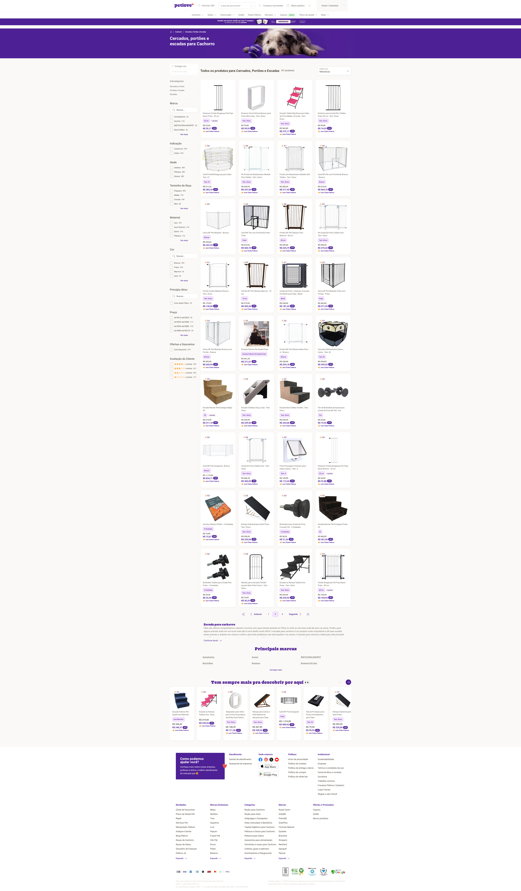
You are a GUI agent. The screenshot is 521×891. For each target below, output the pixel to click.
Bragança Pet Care (309, 663)
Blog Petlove (182, 835)
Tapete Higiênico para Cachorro (259, 827)
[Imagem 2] (214, 228)
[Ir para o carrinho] (309, 5)
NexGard (283, 844)
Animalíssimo (208, 657)
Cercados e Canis (177, 86)
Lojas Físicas (324, 789)
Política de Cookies (297, 763)
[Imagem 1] (255, 109)
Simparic (283, 840)
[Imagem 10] (298, 461)
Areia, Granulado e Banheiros (258, 822)
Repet (178, 818)
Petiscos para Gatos (254, 835)
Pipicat (282, 853)
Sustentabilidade (326, 759)
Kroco (213, 844)
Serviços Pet (182, 822)
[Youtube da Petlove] (277, 760)
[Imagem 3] (219, 170)
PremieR (283, 818)
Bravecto (283, 835)
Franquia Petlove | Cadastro (331, 785)
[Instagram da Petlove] (266, 760)
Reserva (214, 853)
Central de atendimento (240, 759)
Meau (213, 809)
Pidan (213, 848)
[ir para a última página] (308, 614)
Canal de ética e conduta (329, 772)
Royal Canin (284, 809)
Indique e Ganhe (183, 831)
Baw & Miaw (208, 663)
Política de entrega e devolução (302, 768)
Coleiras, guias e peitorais (256, 848)
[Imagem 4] (334, 170)
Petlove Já (181, 853)
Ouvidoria (322, 776)
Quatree (282, 831)
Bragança (256, 663)
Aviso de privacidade (298, 759)
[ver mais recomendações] (348, 682)
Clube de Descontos (185, 809)
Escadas (173, 94)
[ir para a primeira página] (243, 614)
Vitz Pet (213, 840)
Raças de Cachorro (185, 840)
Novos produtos (320, 818)
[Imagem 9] (222, 228)
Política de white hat (298, 776)
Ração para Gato (252, 814)
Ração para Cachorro (254, 809)
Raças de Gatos (183, 844)
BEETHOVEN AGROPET (311, 657)
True (212, 818)
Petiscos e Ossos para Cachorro (259, 831)
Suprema (214, 822)
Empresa (322, 763)
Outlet (316, 814)
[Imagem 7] (220, 228)
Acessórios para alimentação (258, 840)
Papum (213, 831)
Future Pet (215, 835)
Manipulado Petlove (185, 827)
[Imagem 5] (335, 170)
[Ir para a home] (184, 7)
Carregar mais (276, 670)
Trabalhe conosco (326, 781)
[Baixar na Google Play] (272, 774)
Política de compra (297, 772)
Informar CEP (208, 5)
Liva (212, 827)
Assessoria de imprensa (240, 763)
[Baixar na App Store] (272, 766)
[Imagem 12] (300, 461)
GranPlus (283, 822)
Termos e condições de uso (331, 768)
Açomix (255, 657)
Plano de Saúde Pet (185, 814)
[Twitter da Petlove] (271, 760)
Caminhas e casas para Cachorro (260, 844)
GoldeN (282, 814)
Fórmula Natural (286, 827)
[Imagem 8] (221, 228)
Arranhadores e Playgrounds (258, 853)
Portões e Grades (177, 90)
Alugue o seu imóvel (327, 794)
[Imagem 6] (219, 228)
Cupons (316, 809)
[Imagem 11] (299, 461)
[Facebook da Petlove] (260, 760)
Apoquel (283, 848)
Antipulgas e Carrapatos (256, 818)
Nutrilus (214, 814)
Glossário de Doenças (186, 848)
